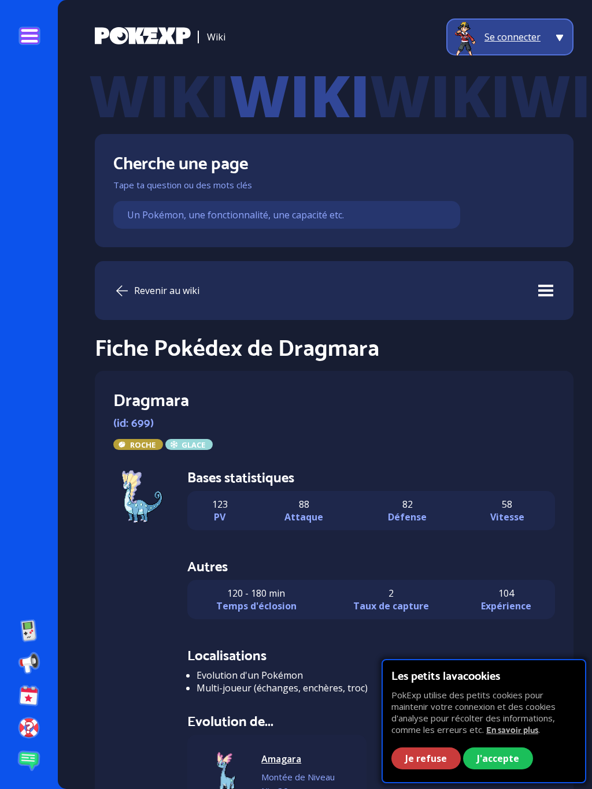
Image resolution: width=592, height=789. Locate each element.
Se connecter (512, 37)
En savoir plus (512, 729)
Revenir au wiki (166, 290)
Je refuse (426, 758)
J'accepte (498, 758)
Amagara (281, 759)
